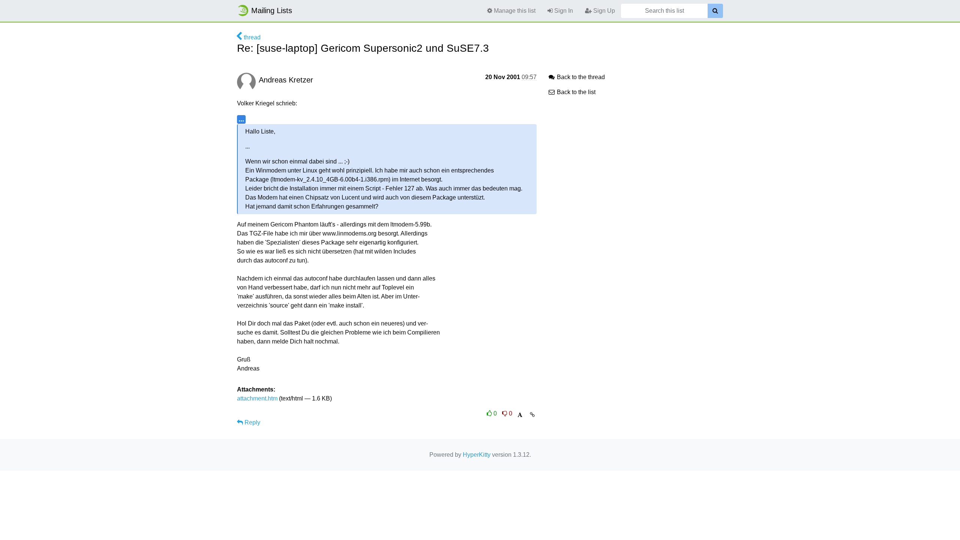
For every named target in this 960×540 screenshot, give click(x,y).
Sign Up (603, 11)
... (241, 119)
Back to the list (575, 92)
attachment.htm (257, 398)
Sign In (563, 11)
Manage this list (514, 11)
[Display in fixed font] (520, 415)
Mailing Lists (271, 10)
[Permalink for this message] (532, 415)
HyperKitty (476, 455)
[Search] (715, 11)
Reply (251, 422)
